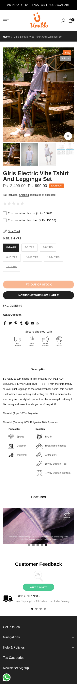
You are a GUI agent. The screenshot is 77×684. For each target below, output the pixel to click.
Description (38, 369)
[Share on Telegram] (27, 323)
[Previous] (6, 95)
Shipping (24, 194)
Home (6, 36)
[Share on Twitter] (10, 323)
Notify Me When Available (38, 295)
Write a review (38, 587)
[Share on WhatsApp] (38, 323)
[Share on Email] (32, 323)
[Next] (71, 95)
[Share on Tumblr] (21, 323)
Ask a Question (12, 314)
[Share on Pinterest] (16, 323)
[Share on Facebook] (5, 323)
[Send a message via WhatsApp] (6, 677)
